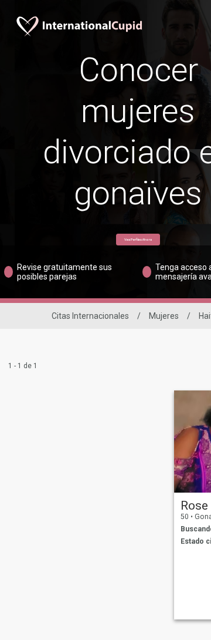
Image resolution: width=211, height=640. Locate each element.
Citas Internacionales (90, 316)
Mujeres (164, 316)
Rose (194, 505)
